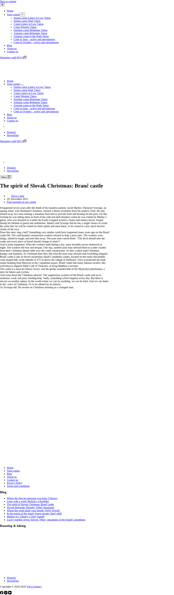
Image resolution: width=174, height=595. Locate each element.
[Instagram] (6, 593)
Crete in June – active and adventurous (34, 108)
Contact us (12, 120)
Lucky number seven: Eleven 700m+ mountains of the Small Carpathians (46, 519)
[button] (87, 126)
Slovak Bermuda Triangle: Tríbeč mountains (30, 507)
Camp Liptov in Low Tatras (29, 93)
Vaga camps (13, 84)
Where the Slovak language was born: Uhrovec (32, 498)
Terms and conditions (18, 486)
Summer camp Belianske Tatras (30, 99)
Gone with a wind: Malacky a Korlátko (28, 501)
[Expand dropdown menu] (22, 84)
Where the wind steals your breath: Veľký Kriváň (33, 510)
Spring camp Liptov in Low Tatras (32, 87)
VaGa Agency (34, 586)
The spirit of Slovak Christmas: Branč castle (30, 504)
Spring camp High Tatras (27, 90)
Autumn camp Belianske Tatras (30, 102)
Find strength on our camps (21, 202)
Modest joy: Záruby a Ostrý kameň (25, 516)
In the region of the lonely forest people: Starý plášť (34, 513)
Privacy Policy (14, 483)
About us (12, 117)
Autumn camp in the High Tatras (31, 105)
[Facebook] (2, 593)
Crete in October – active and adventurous (36, 111)
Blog (9, 114)
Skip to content (8, 1)
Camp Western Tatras (25, 96)
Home (10, 80)
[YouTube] (10, 593)
